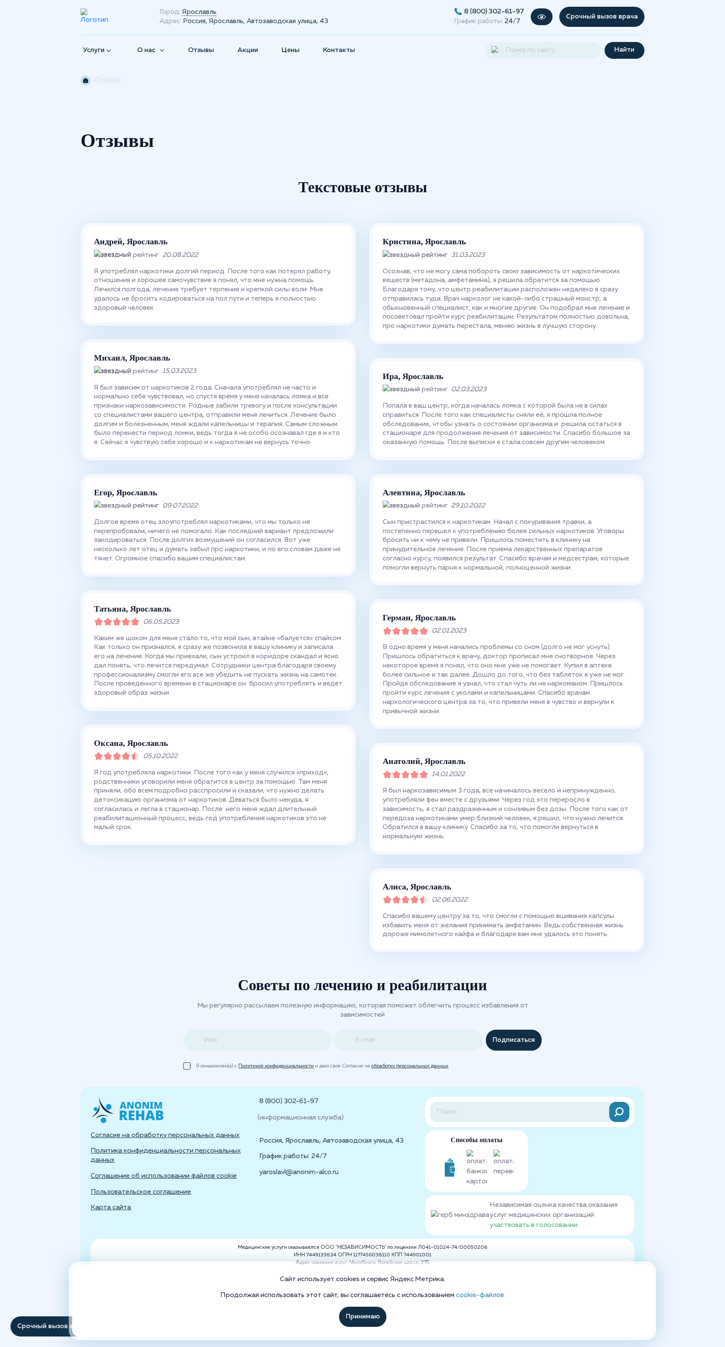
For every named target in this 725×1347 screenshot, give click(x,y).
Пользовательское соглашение (141, 1192)
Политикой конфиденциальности (276, 1066)
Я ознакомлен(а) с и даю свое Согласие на (322, 1066)
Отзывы (201, 50)
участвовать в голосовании (533, 1225)
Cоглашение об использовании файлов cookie (164, 1176)
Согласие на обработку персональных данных (165, 1135)
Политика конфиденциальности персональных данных (166, 1155)
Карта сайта (111, 1207)
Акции (247, 50)
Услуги (94, 50)
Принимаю (363, 1316)
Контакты (339, 50)
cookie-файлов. (480, 1295)
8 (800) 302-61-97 (494, 11)
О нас (146, 50)
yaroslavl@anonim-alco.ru (299, 1172)
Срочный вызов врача (602, 16)
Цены (291, 50)
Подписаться (514, 1040)
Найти (624, 50)
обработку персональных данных (410, 1066)
